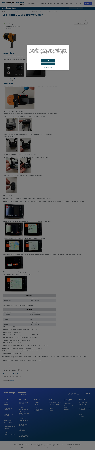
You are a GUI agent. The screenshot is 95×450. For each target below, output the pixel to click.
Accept (48, 60)
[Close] (67, 46)
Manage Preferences (48, 67)
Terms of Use (62, 56)
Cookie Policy (56, 56)
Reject (48, 63)
